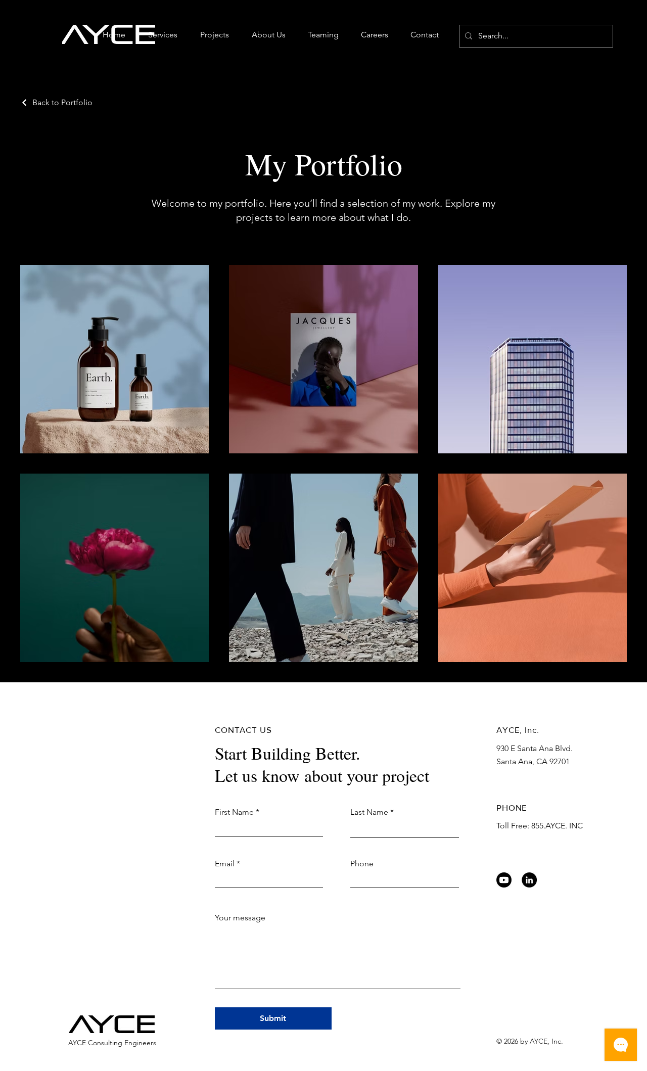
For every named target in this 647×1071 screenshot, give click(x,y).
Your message (240, 918)
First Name (234, 812)
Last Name (369, 812)
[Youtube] (504, 880)
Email (225, 864)
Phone (362, 864)
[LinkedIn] (529, 880)
